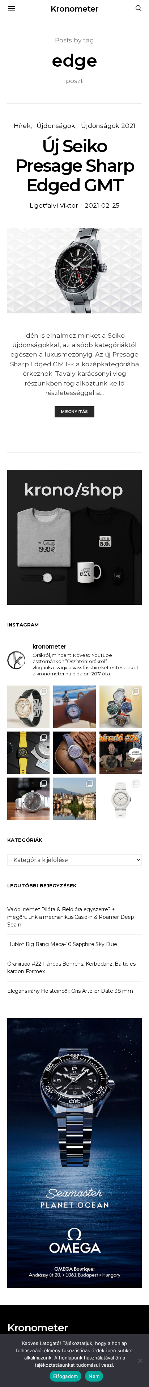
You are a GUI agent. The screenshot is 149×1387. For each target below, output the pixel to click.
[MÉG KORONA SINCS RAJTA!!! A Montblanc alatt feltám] (28, 707)
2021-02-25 (102, 205)
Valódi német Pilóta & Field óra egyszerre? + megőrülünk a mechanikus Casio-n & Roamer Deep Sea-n (70, 917)
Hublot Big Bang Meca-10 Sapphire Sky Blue (62, 944)
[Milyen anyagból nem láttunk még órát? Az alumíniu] (120, 799)
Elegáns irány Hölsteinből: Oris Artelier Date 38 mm (70, 991)
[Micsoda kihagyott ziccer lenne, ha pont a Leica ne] (120, 707)
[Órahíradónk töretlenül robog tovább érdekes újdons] (120, 753)
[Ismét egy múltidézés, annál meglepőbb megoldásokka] (28, 799)
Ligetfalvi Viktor (54, 205)
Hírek (22, 125)
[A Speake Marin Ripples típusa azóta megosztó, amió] (74, 753)
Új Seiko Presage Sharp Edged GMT (74, 166)
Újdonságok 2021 (108, 125)
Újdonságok (56, 125)
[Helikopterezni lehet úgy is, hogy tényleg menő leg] (28, 753)
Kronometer (74, 9)
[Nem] (140, 1360)
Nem (94, 1376)
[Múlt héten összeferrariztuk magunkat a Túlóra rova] (74, 799)
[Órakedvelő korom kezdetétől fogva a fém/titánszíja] (74, 707)
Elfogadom (65, 1376)
